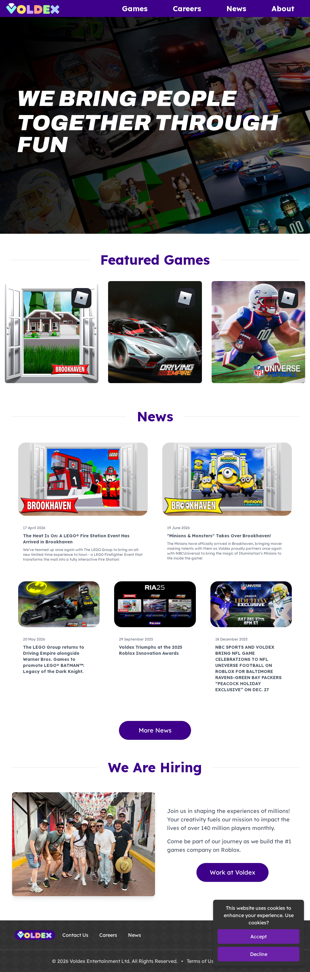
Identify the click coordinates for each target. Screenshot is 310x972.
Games (134, 8)
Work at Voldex (232, 872)
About (283, 8)
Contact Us (75, 935)
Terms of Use (201, 961)
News (236, 8)
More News (155, 730)
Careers (187, 8)
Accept (258, 936)
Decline (258, 954)
